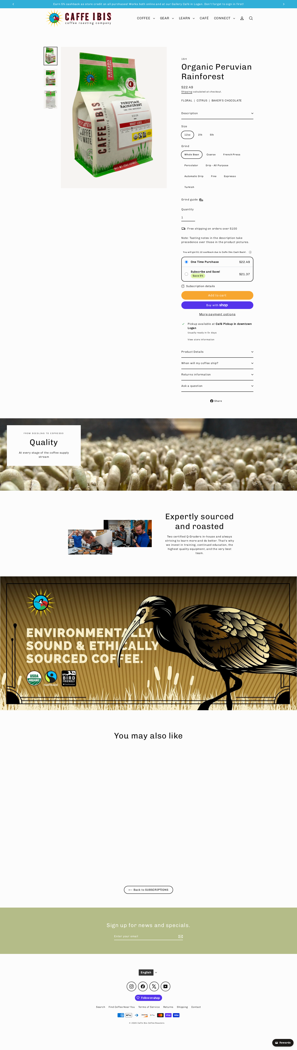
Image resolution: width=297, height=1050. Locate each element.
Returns (168, 1007)
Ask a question (192, 385)
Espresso (230, 176)
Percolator (191, 165)
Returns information (196, 374)
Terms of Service (149, 1007)
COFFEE (144, 18)
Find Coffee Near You (122, 1007)
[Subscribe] (180, 936)
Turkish (189, 187)
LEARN (185, 18)
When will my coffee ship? (199, 363)
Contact (196, 1007)
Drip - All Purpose (217, 165)
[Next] (283, 4)
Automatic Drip (194, 176)
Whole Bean (191, 154)
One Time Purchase (205, 261)
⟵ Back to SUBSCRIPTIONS (148, 889)
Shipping (186, 91)
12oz (187, 134)
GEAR (165, 18)
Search (100, 1007)
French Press (231, 154)
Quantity (187, 209)
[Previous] (13, 4)
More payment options (217, 314)
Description (189, 113)
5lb (212, 134)
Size (184, 126)
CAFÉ (204, 18)
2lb (200, 134)
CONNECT (223, 18)
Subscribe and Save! (205, 271)
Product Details (192, 351)
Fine (213, 176)
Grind (185, 146)
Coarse (211, 154)
